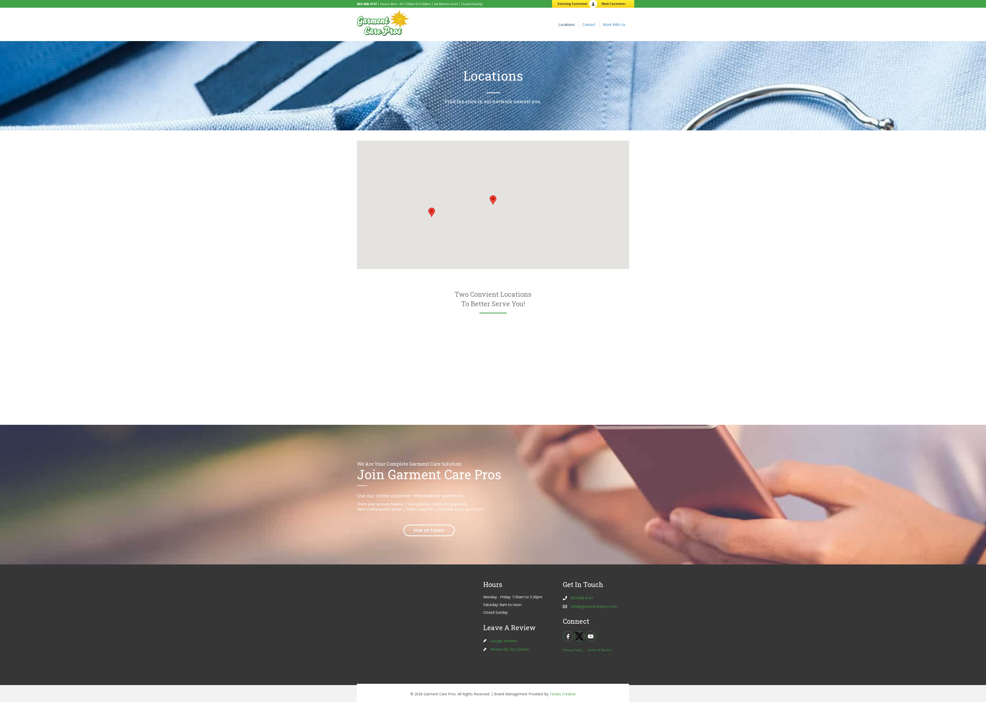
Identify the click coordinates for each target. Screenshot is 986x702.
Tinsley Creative (562, 693)
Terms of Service (599, 650)
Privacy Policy (572, 650)
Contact (588, 24)
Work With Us (614, 24)
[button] (493, 200)
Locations (566, 24)
